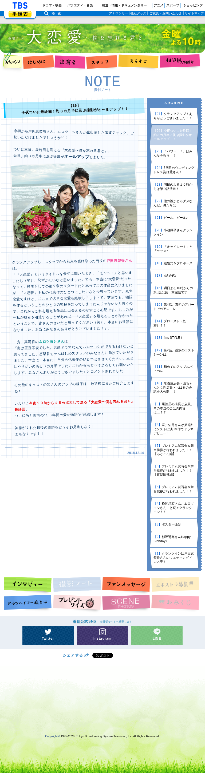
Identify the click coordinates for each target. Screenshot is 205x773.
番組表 (20, 14)
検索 (58, 13)
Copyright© (52, 736)
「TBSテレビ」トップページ (20, 5)
